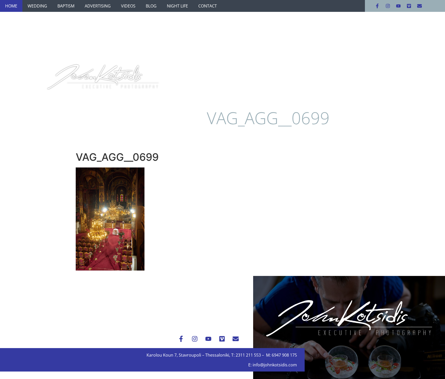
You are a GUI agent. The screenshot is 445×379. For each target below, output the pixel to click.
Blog (151, 6)
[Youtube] (398, 6)
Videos (128, 6)
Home (11, 6)
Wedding (37, 6)
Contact (207, 6)
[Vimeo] (409, 6)
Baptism (65, 6)
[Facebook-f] (377, 6)
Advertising (98, 6)
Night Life (177, 6)
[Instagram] (387, 6)
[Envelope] (419, 6)
